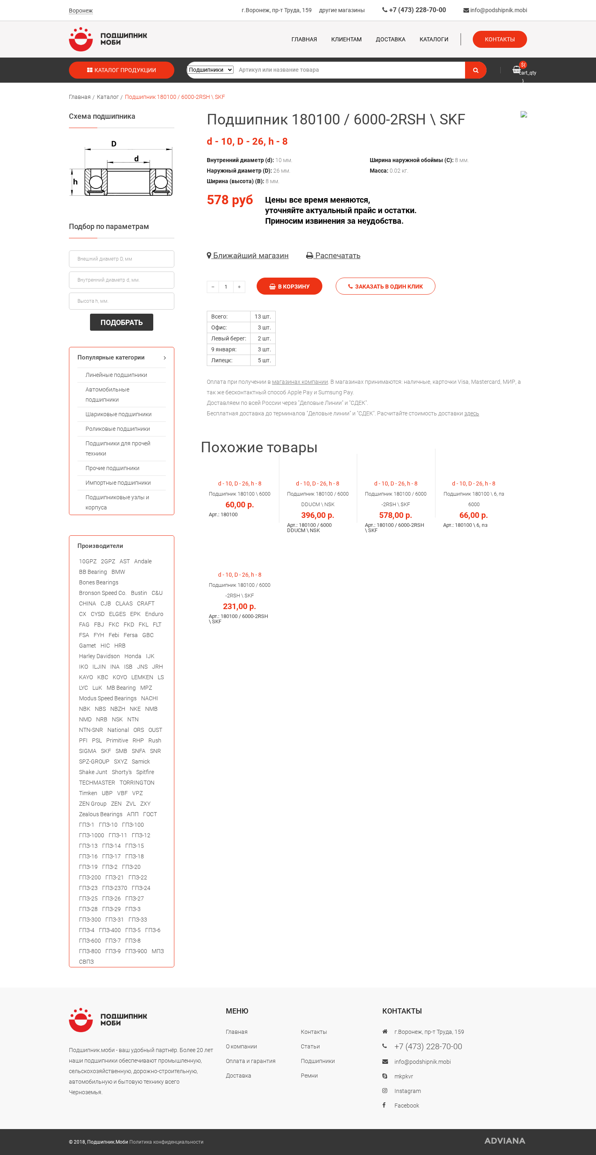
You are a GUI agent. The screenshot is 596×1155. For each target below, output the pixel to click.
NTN (133, 719)
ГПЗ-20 (131, 867)
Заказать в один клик (388, 286)
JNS (142, 666)
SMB (121, 751)
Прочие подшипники (112, 468)
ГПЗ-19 (88, 867)
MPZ (146, 687)
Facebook (406, 1105)
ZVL (131, 803)
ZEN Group (93, 803)
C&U (157, 593)
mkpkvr (403, 1076)
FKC (114, 624)
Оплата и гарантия (251, 1061)
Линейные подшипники (116, 375)
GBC (148, 635)
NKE (135, 709)
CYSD (98, 614)
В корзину (293, 286)
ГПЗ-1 (86, 824)
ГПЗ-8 (133, 940)
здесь (471, 413)
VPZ (137, 793)
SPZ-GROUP (94, 761)
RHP (138, 740)
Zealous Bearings (100, 814)
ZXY (145, 803)
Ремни (309, 1075)
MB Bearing (121, 687)
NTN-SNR (91, 730)
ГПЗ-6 (153, 930)
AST (125, 561)
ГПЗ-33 (138, 919)
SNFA (139, 751)
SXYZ (120, 761)
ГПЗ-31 (114, 919)
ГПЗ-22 (138, 877)
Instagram (407, 1091)
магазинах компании (300, 382)
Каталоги (434, 39)
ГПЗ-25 (88, 898)
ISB (128, 666)
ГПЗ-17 (111, 856)
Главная (304, 39)
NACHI (149, 698)
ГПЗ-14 (111, 846)
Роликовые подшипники (118, 429)
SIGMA (87, 751)
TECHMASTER (97, 782)
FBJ (99, 624)
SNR (155, 751)
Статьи (310, 1046)
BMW (118, 572)
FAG (84, 624)
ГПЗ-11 (118, 835)
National (118, 730)
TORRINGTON (137, 782)
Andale (143, 561)
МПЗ (158, 951)
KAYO (86, 677)
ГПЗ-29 (111, 909)
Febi (114, 635)
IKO (83, 666)
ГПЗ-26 (111, 898)
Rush (154, 740)
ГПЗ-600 (90, 940)
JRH (157, 666)
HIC (105, 645)
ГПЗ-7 (113, 940)
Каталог (108, 97)
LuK (97, 687)
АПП (133, 814)
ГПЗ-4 (86, 930)
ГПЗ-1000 (91, 835)
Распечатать (336, 255)
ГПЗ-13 (88, 846)
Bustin (139, 593)
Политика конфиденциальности (166, 1142)
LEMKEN (142, 677)
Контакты (500, 39)
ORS (138, 730)
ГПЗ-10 (108, 824)
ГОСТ (150, 814)
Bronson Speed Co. (102, 593)
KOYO (120, 677)
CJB (106, 603)
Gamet (87, 645)
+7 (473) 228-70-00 (417, 10)
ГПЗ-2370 (114, 888)
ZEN (116, 803)
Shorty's (122, 772)
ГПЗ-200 (90, 877)
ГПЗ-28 (88, 909)
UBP (107, 793)
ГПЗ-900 (136, 951)
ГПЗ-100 (133, 824)
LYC (83, 687)
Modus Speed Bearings (108, 698)
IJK (150, 656)
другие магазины (342, 10)
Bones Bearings (98, 582)
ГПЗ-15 (134, 846)
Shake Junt (93, 772)
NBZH (117, 709)
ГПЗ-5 (133, 930)
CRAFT (145, 603)
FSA (84, 635)
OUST (155, 730)
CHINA (87, 603)
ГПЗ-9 (113, 951)
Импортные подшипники (118, 482)
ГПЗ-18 (134, 856)
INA (115, 666)
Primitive (117, 740)
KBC (102, 677)
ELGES (117, 614)
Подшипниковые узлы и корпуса (117, 502)
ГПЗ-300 (90, 919)
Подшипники (318, 1061)
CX (82, 614)
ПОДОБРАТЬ (122, 322)
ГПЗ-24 (141, 888)
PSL (97, 740)
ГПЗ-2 (110, 867)
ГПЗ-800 (90, 951)
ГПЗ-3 (133, 909)
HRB (120, 645)
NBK (84, 709)
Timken (88, 793)
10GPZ (87, 561)
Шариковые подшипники (119, 414)
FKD (129, 624)
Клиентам (346, 39)
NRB (101, 719)
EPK (135, 614)
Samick (141, 761)
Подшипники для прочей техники (118, 448)
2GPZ (108, 561)
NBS (100, 709)
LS (161, 677)
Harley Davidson (99, 656)
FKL (143, 624)
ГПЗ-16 (88, 856)
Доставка (390, 39)
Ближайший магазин (250, 255)
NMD (85, 719)
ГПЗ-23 (88, 888)
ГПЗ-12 (141, 835)
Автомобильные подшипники (107, 394)
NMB (151, 709)
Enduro (154, 614)
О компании (241, 1046)
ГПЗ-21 (114, 877)
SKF (106, 751)
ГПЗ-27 (134, 898)
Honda (132, 656)
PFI (83, 740)
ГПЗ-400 (110, 930)
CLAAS (124, 603)
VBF (122, 793)
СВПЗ (86, 961)
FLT (157, 624)
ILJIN (99, 666)
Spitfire (145, 772)
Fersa (131, 635)
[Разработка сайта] (505, 1141)
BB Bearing (93, 572)
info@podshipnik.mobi (498, 10)
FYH (99, 635)
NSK (117, 719)
